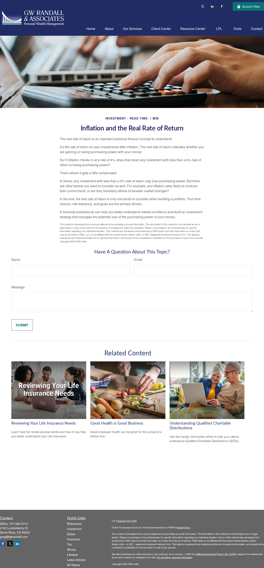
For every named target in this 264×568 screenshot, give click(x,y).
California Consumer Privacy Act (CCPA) (215, 554)
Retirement (74, 524)
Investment (74, 529)
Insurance (73, 539)
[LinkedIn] (212, 6)
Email (138, 259)
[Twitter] (202, 6)
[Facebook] (221, 6)
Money (71, 549)
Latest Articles (76, 560)
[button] (91, 28)
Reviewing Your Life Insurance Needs (43, 423)
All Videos (73, 565)
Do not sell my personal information (174, 557)
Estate (71, 534)
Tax (69, 544)
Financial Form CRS (126, 520)
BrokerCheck (183, 527)
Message (18, 287)
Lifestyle (72, 555)
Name (15, 259)
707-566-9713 (18, 524)
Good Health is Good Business (116, 423)
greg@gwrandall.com (14, 537)
